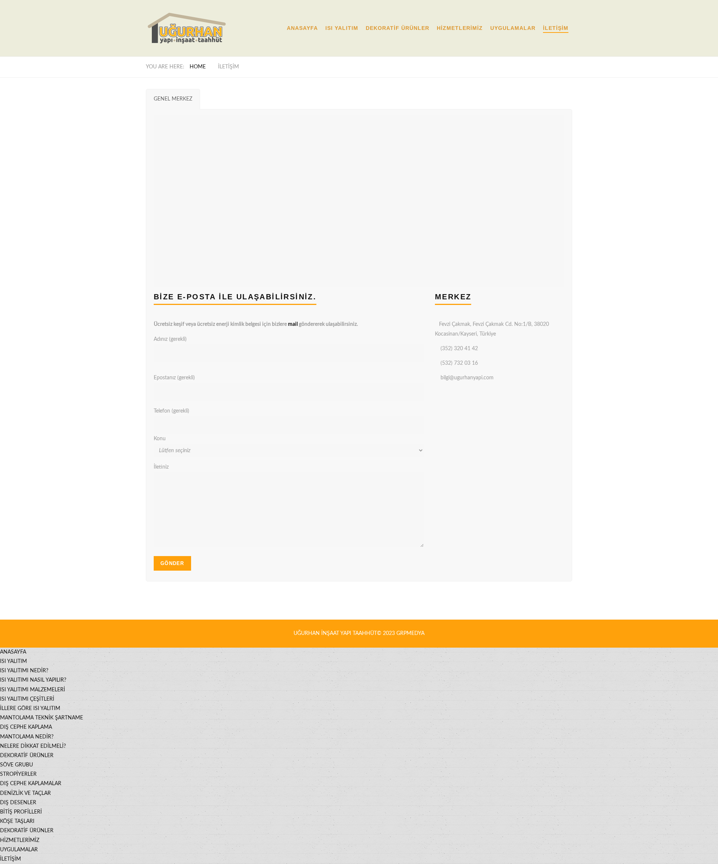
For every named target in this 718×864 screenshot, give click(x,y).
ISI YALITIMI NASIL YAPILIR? (33, 680)
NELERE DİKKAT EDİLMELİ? (33, 746)
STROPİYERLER (18, 774)
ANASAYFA (302, 28)
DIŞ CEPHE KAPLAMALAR (30, 783)
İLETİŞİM (555, 28)
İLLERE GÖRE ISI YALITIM (30, 708)
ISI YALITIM (341, 28)
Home (198, 67)
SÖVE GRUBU (16, 765)
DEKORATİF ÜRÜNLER (397, 28)
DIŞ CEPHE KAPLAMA (26, 727)
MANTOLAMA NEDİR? (26, 737)
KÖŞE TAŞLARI (17, 821)
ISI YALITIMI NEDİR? (24, 670)
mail (293, 324)
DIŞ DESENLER (18, 802)
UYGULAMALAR (513, 28)
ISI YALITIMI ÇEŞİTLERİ (27, 699)
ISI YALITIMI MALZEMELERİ (32, 689)
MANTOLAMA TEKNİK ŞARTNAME (41, 717)
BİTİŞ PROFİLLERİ (21, 812)
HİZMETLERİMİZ (460, 28)
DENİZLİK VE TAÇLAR (25, 793)
